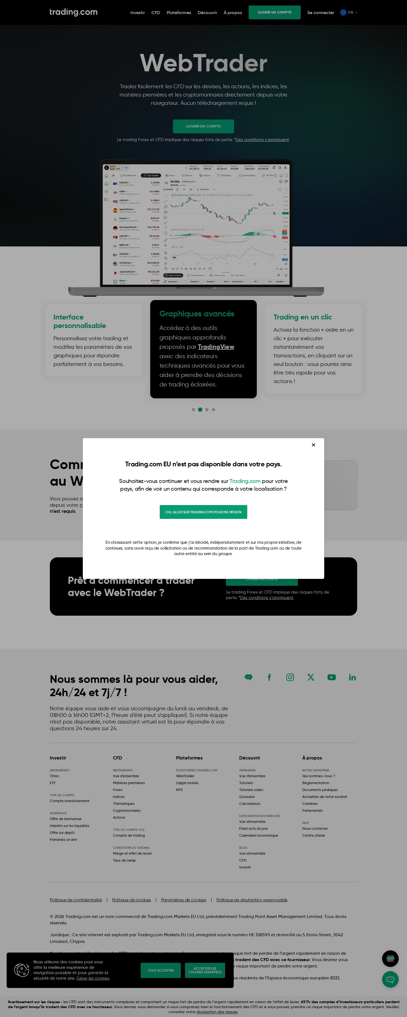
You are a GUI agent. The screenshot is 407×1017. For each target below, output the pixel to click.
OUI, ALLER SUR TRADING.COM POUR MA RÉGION (204, 512)
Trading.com (245, 481)
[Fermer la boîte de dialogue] (313, 444)
